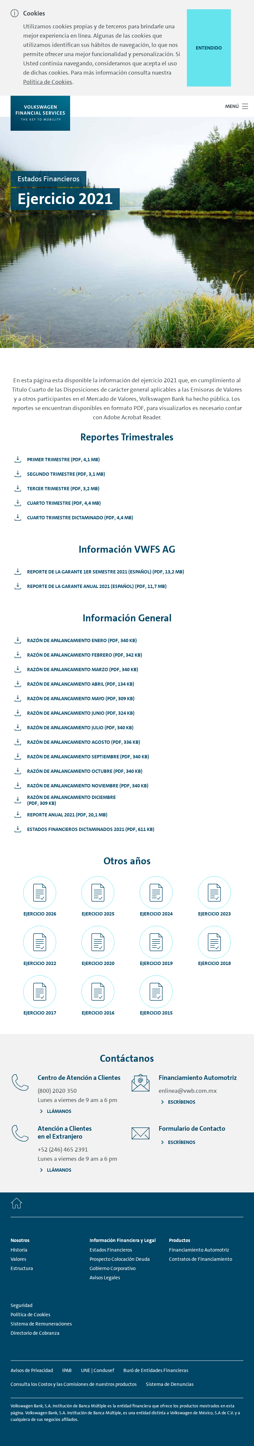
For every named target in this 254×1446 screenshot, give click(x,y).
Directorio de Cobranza (35, 1333)
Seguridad (21, 1305)
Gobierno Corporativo (113, 1268)
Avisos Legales (105, 1277)
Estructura (22, 1268)
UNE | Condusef (97, 1370)
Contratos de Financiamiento (200, 1259)
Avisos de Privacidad (32, 1370)
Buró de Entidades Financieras (155, 1370)
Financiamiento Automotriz (199, 1250)
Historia (19, 1250)
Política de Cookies (47, 82)
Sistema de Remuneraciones (41, 1324)
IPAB (67, 1370)
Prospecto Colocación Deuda (120, 1259)
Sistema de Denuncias (169, 1384)
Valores (18, 1259)
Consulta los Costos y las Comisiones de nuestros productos (74, 1384)
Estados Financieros (111, 1250)
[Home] (16, 1204)
